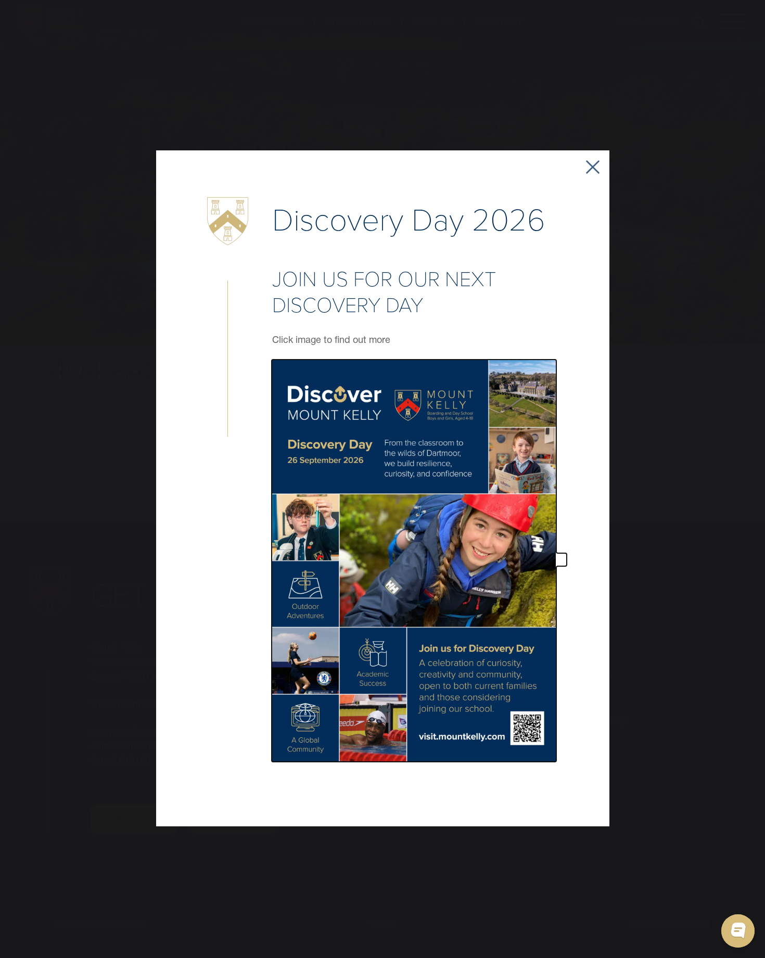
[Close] (593, 167)
